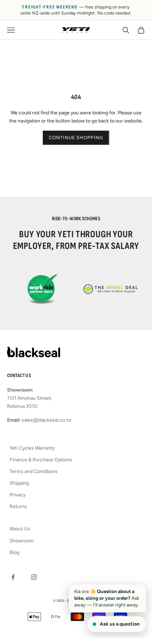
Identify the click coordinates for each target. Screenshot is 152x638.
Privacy (17, 495)
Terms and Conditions (34, 471)
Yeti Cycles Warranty (32, 448)
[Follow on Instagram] (33, 577)
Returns (18, 506)
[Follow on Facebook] (13, 577)
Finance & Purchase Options (41, 460)
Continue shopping (76, 137)
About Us (20, 529)
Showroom (22, 541)
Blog (14, 552)
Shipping (19, 483)
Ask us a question (120, 624)
